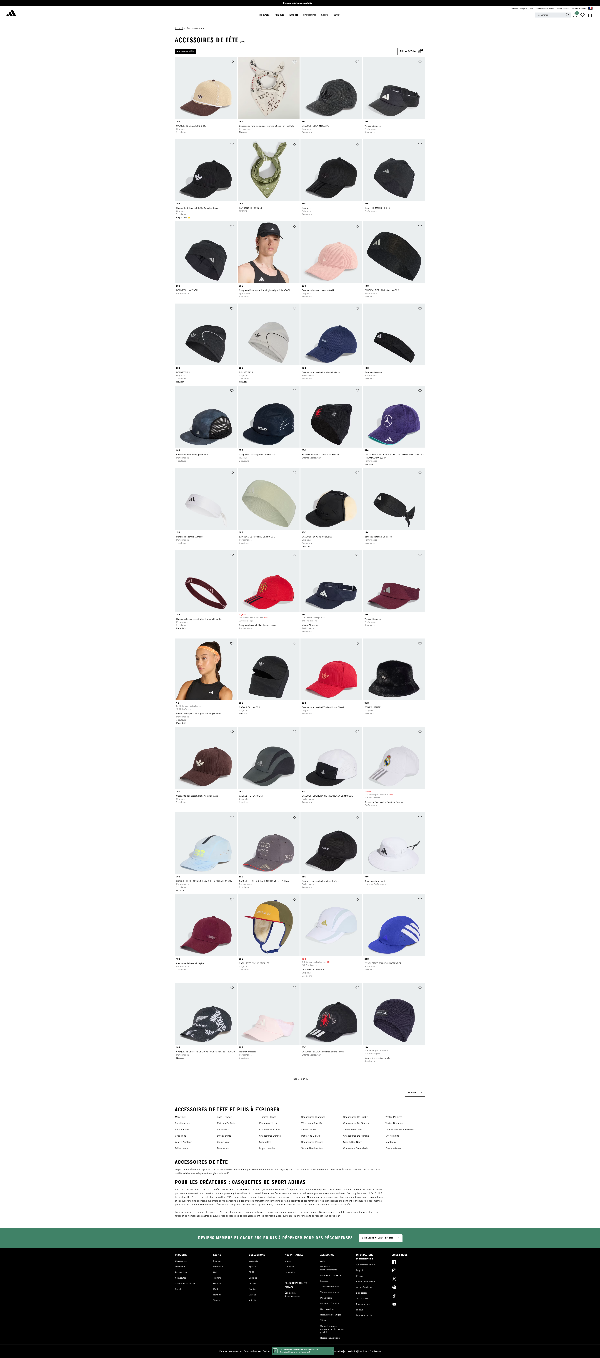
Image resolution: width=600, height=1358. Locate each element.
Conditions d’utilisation (369, 1351)
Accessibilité (350, 1351)
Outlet (336, 15)
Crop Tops (180, 1136)
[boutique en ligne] (11, 13)
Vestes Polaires (393, 1117)
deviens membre (579, 9)
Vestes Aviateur (183, 1142)
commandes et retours (545, 9)
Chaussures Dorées (270, 1136)
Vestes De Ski (308, 1129)
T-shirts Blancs (267, 1117)
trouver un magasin (519, 9)
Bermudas (223, 1148)
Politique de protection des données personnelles (319, 1351)
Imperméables (267, 1148)
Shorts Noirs (392, 1136)
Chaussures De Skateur (356, 1123)
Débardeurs (181, 1148)
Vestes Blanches (394, 1123)
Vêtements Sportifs (311, 1123)
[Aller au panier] (590, 15)
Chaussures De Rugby (355, 1117)
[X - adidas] (408, 1279)
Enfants (293, 15)
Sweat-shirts (224, 1136)
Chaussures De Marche (356, 1136)
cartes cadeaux (563, 9)
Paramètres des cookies (230, 1351)
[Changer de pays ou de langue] (590, 8)
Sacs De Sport (224, 1117)
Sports (324, 15)
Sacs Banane (182, 1129)
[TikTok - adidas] (408, 1296)
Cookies (266, 1351)
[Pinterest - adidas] (408, 1288)
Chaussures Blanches (313, 1117)
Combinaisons (182, 1123)
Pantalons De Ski (310, 1136)
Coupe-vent (223, 1142)
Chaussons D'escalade (355, 1148)
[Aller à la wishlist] (582, 15)
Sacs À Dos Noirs (352, 1142)
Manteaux (180, 1117)
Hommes (264, 15)
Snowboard (223, 1129)
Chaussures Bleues (270, 1129)
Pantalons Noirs (268, 1123)
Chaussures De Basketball (400, 1129)
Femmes (279, 15)
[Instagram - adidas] (408, 1271)
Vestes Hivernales (353, 1129)
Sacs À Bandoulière (312, 1148)
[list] (286, 51)
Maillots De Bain (226, 1123)
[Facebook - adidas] (408, 1262)
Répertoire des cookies (283, 1351)
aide (531, 9)
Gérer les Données (252, 1351)
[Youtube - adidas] (408, 1304)
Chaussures (309, 15)
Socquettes (265, 1142)
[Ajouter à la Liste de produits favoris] (231, 62)
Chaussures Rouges (312, 1142)
